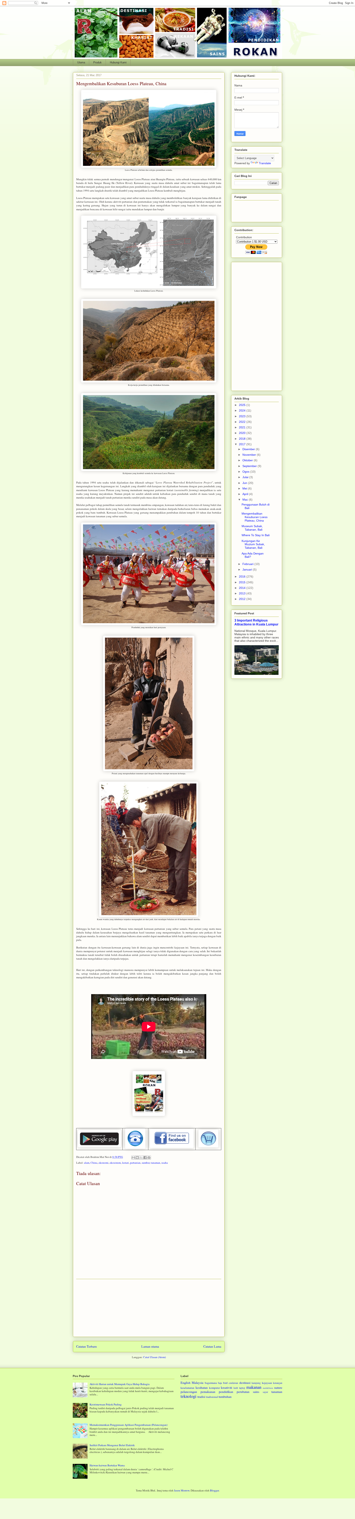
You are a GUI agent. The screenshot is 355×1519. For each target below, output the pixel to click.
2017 (242, 444)
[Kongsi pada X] (141, 1157)
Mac (245, 499)
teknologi (188, 1396)
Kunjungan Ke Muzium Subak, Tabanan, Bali (253, 544)
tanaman (155, 1163)
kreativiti (226, 1387)
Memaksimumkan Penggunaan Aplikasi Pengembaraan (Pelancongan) (128, 1425)
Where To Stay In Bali (256, 535)
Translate (265, 163)
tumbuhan (225, 1397)
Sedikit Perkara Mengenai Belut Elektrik (112, 1445)
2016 (242, 576)
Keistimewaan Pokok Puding (106, 1404)
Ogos (246, 471)
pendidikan (226, 1392)
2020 (242, 433)
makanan (253, 1387)
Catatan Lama (212, 1346)
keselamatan (187, 1388)
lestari (125, 1163)
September (250, 466)
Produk (97, 62)
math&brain (268, 1388)
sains (256, 1392)
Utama (81, 62)
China (94, 1163)
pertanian (135, 1163)
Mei (245, 488)
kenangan (277, 1382)
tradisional (212, 1397)
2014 (242, 587)
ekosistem (115, 1163)
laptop (242, 1387)
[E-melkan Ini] (133, 1157)
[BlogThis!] (137, 1157)
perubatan (243, 1392)
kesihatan (202, 1387)
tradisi (201, 1397)
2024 (242, 410)
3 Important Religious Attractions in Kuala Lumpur (256, 622)
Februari (248, 564)
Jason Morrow (181, 1490)
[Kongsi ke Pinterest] (149, 1157)
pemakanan (208, 1392)
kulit (236, 1387)
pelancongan (189, 1392)
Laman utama (150, 1346)
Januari (247, 569)
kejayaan (267, 1383)
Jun (245, 483)
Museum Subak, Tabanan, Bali (252, 527)
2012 (242, 599)
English (185, 1383)
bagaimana (211, 1383)
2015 (242, 582)
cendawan (233, 1382)
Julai (245, 477)
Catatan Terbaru (86, 1346)
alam (86, 1163)
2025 (242, 405)
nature (278, 1387)
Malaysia (197, 1383)
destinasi (244, 1383)
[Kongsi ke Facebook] (145, 1157)
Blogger (214, 1490)
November (249, 454)
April (245, 494)
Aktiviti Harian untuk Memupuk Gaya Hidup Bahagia (120, 1384)
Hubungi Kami (118, 62)
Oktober (248, 460)
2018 (242, 438)
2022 (242, 421)
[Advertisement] (149, 1308)
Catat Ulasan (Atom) (154, 1357)
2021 (242, 427)
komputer (214, 1388)
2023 (242, 416)
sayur (265, 1391)
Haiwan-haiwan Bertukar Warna (107, 1465)
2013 (242, 593)
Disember (249, 449)
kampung (256, 1382)
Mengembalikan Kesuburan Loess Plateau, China (254, 517)
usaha (164, 1163)
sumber (146, 1163)
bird (225, 1383)
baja (220, 1382)
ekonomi (103, 1163)
